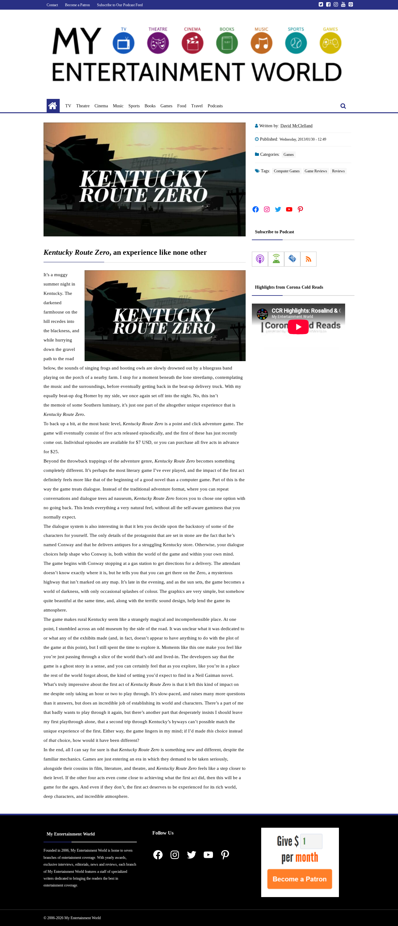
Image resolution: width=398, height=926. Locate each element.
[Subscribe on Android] (276, 259)
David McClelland (296, 125)
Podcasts (215, 106)
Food (181, 106)
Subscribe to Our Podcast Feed (120, 5)
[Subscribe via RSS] (308, 259)
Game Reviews (316, 171)
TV (68, 106)
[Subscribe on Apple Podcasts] (260, 259)
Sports (134, 106)
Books (150, 106)
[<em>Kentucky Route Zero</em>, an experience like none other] (145, 179)
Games (166, 106)
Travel (197, 106)
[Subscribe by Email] (292, 259)
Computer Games (287, 171)
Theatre (83, 106)
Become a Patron (77, 5)
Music (118, 106)
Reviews (338, 171)
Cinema (101, 106)
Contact (52, 5)
